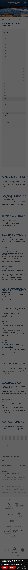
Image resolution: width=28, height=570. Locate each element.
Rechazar (12, 567)
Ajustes (20, 567)
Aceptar (5, 567)
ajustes (20, 564)
